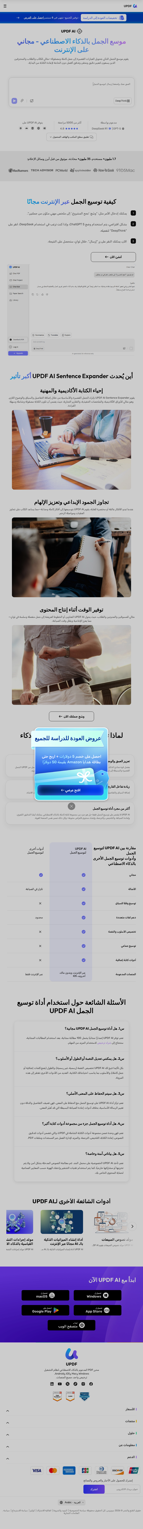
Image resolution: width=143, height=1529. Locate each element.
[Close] (71, 806)
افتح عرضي (73, 790)
